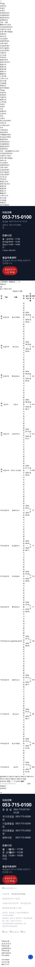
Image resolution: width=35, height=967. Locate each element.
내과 (1, 109)
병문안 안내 (4, 181)
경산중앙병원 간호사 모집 (23, 404)
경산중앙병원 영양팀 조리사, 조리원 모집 (24, 470)
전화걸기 (3, 786)
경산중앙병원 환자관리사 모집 (23, 376)
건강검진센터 (4, 46)
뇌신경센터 (4, 39)
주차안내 (3, 57)
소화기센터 (4, 43)
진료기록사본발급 (6, 32)
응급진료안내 (4, 17)
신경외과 (3, 113)
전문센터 (3, 34)
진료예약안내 (4, 13)
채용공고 (3, 85)
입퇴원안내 (4, 20)
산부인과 (3, 123)
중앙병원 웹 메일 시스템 (11, 908)
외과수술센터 (4, 48)
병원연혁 (3, 69)
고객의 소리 (4, 78)
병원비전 (3, 67)
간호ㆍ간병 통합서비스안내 (9, 151)
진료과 (2, 10)
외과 (1, 116)
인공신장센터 (4, 50)
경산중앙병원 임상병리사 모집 (23, 546)
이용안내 (3, 53)
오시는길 (3, 55)
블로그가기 (5, 964)
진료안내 (3, 6)
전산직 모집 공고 (23, 767)
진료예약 (3, 788)
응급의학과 (4, 139)
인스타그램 (5, 962)
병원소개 (3, 64)
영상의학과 (4, 132)
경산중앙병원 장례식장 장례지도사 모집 (23, 510)
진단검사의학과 (5, 137)
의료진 (2, 8)
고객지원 (3, 76)
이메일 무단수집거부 (10, 903)
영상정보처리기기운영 (11, 898)
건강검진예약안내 (6, 27)
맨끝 (24, 779)
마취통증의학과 (5, 135)
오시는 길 (3, 177)
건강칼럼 (3, 83)
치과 (1, 128)
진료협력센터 (4, 15)
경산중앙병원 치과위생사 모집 (23, 576)
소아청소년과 (4, 125)
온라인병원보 (4, 88)
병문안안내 (4, 60)
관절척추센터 (4, 41)
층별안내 (3, 74)
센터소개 (3, 36)
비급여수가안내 (5, 29)
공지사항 (3, 81)
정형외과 (3, 111)
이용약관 (5, 894)
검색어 (20, 781)
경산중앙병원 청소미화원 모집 (23, 317)
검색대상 (3, 781)
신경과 (2, 118)
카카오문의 (5, 955)
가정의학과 (4, 130)
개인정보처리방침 (18, 894)
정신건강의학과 (5, 120)
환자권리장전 (26, 903)
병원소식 (3, 71)
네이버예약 (5, 960)
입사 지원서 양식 (6, 289)
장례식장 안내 (5, 62)
